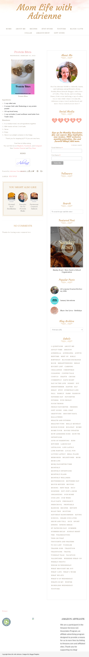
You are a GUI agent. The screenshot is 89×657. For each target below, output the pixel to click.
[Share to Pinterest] (37, 171)
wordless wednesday (62, 585)
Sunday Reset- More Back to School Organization (67, 271)
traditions (56, 552)
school (55, 518)
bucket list (57, 366)
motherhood (57, 481)
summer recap (58, 532)
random (55, 508)
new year (64, 488)
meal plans (73, 454)
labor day (66, 444)
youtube (55, 589)
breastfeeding (65, 363)
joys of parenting (60, 441)
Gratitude (56, 414)
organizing (56, 494)
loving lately (58, 454)
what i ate (56, 572)
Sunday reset (73, 532)
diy (77, 383)
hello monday (73, 424)
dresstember (57, 387)
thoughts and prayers (62, 542)
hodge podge (57, 427)
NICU (73, 488)
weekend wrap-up (73, 558)
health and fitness (61, 420)
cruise (72, 377)
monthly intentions (61, 471)
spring (54, 525)
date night (68, 380)
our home (69, 494)
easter (69, 387)
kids (73, 441)
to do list (56, 545)
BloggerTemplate (34, 654)
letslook (56, 447)
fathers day (57, 397)
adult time (56, 350)
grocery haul (70, 414)
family (60, 393)
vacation (70, 555)
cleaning (55, 373)
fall (53, 393)
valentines (56, 558)
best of (64, 356)
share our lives (68, 518)
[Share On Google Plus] (41, 171)
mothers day (72, 481)
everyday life (71, 390)
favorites (70, 397)
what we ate (57, 575)
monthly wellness (60, 478)
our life (55, 498)
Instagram (38, 146)
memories (56, 457)
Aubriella (56, 353)
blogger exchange (71, 360)
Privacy (4, 611)
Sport (77, 521)
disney (71, 383)
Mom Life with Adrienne (44, 11)
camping (69, 366)
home (79, 427)
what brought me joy (62, 569)
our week (66, 498)
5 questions (57, 346)
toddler (67, 545)
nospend (55, 491)
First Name (55, 155)
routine (67, 511)
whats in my (57, 582)
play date (56, 501)
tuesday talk (57, 555)
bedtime (55, 356)
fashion (76, 393)
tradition (70, 548)
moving (70, 484)
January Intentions (67, 300)
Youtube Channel (19, 148)
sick (70, 521)
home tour (56, 430)
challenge (56, 370)
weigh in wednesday (61, 565)
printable (69, 505)
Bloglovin (20, 146)
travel (67, 552)
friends (74, 407)
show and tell (58, 521)
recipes (13, 176)
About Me (69, 346)
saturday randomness (62, 515)
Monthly (55, 468)
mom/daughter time (61, 464)
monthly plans (59, 474)
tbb (53, 535)
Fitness (55, 400)
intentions (56, 437)
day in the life (58, 383)
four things (57, 404)
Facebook (27, 146)
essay (54, 390)
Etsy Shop (32, 148)
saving (78, 515)
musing (54, 488)
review (73, 508)
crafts (63, 377)
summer (72, 528)
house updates (71, 430)
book (53, 363)
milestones (68, 457)
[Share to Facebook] (29, 171)
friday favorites (59, 407)
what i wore (69, 572)
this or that (57, 538)
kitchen (55, 444)
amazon (68, 350)
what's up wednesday (62, 579)
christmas (68, 370)
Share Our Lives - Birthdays (71, 310)
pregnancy (68, 501)
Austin (78, 353)
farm (68, 393)
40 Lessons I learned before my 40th (71, 290)
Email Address (57, 148)
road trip (56, 511)
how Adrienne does (61, 434)
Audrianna (68, 353)
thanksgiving (63, 535)
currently (56, 380)
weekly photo (58, 562)
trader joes (57, 548)
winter (68, 582)
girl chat (68, 410)
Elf (76, 387)
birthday (55, 360)
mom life (55, 461)
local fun (70, 451)
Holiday (70, 427)
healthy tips (57, 424)
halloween (57, 417)
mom (78, 457)
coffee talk (68, 373)
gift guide (56, 410)
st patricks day (59, 528)
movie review (58, 484)
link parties (57, 451)
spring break (66, 525)
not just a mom (69, 491)
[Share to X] (33, 171)
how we (76, 434)
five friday (66, 400)
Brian (77, 363)
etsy (60, 390)
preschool (56, 505)
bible (73, 356)
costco (55, 377)
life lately (68, 447)
